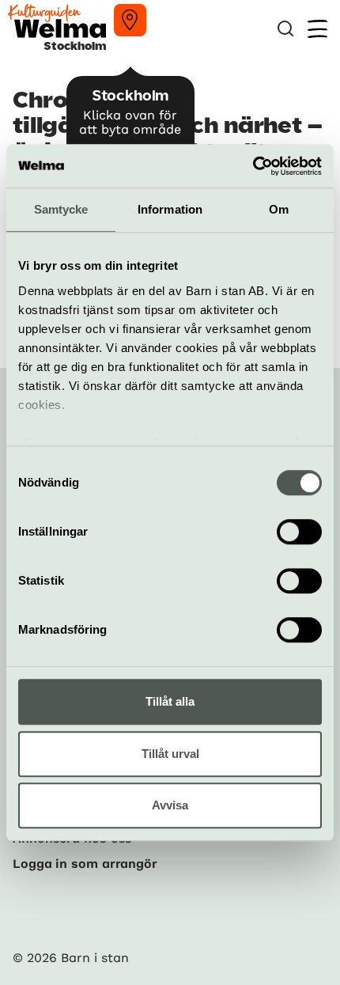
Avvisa (170, 805)
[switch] (299, 531)
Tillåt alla (170, 701)
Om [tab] (279, 209)
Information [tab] (170, 209)
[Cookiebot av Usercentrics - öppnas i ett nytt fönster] (252, 166)
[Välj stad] (130, 20)
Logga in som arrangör (85, 863)
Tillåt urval (170, 753)
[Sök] (285, 29)
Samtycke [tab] (61, 209)
